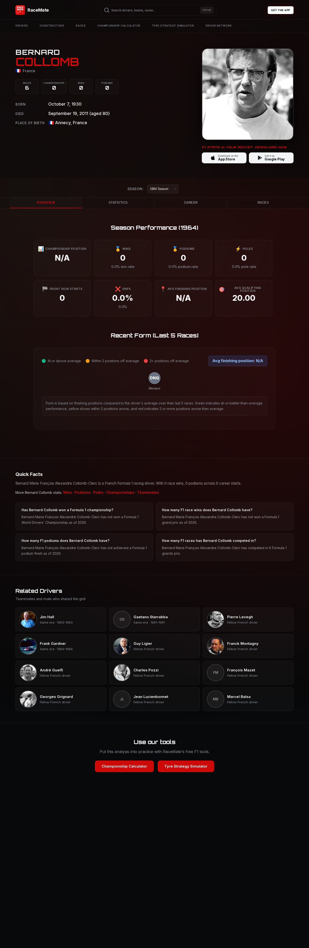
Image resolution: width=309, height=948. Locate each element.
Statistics (118, 202)
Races (81, 25)
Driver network (219, 25)
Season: (135, 189)
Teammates (148, 492)
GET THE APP (280, 10)
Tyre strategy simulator (173, 25)
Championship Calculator (124, 766)
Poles (98, 492)
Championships (120, 492)
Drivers (21, 25)
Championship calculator (118, 25)
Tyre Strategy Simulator (185, 766)
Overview (46, 202)
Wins (67, 492)
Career (191, 202)
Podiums (83, 492)
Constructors (52, 25)
